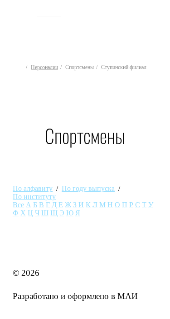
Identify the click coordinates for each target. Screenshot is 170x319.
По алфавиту (33, 188)
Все (18, 205)
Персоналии (44, 67)
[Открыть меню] (155, 28)
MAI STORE (36, 249)
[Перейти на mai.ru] (21, 12)
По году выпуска (88, 188)
